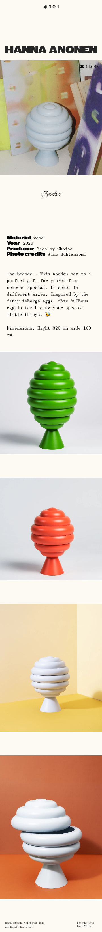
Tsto (91, 922)
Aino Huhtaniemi (67, 254)
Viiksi (88, 926)
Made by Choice (55, 248)
